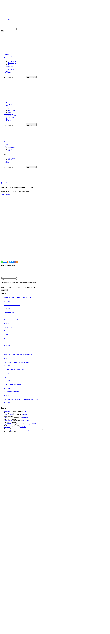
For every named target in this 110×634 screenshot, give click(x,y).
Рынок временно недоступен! (11, 319)
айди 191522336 (8, 424)
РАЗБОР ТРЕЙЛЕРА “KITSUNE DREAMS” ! (14, 369)
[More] (17, 262)
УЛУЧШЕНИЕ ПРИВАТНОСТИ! (12, 305)
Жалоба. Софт (8, 411)
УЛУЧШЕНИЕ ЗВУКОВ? (10, 342)
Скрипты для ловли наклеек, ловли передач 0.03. (18, 430)
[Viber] (15, 262)
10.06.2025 (7, 345)
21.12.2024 (7, 373)
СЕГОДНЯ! (7, 334)
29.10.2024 (7, 380)
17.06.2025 (7, 323)
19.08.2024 (7, 395)
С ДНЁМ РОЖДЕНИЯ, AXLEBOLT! (12, 384)
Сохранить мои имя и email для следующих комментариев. (19, 282)
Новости (3, 184)
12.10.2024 (7, 388)
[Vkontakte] (6, 262)
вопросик (7, 427)
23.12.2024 (7, 366)
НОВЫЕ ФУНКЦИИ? (9, 312)
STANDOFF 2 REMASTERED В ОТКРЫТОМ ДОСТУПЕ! (17, 297)
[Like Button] (1, 260)
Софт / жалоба (8, 420)
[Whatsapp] (2, 262)
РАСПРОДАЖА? (8, 327)
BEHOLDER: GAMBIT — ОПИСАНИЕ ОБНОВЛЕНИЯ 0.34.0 (18, 354)
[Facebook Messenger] (12, 262)
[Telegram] (10, 262)
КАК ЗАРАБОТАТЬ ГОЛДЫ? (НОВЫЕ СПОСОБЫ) (16, 362)
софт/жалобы (8, 417)
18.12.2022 (4, 182)
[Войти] (8, 26)
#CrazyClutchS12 (5, 194)
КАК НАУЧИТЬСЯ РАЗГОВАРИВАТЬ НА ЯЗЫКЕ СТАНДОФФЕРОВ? (21, 399)
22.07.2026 (7, 301)
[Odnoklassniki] (8, 262)
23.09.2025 (7, 316)
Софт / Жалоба (8, 414)
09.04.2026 (7, 308)
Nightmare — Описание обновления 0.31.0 (14, 377)
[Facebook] (4, 262)
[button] (5, 75)
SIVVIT (5, 180)
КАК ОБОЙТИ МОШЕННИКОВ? (12, 391)
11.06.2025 (7, 331)
